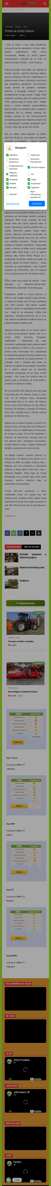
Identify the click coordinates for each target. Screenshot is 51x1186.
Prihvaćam (37, 203)
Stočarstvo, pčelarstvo (14, 160)
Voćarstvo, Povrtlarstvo (35, 160)
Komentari (36, 183)
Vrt (32, 174)
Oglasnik (35, 187)
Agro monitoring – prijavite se (37, 194)
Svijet (33, 179)
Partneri (13, 194)
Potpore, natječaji (13, 174)
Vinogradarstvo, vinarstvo (16, 167)
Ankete (13, 183)
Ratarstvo (35, 155)
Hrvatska (14, 179)
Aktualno (14, 155)
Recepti (13, 187)
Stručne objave (38, 167)
